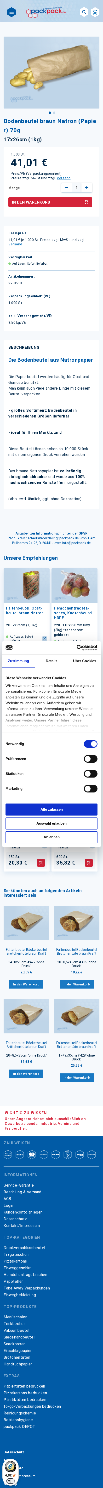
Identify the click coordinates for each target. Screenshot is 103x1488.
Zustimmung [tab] (18, 661)
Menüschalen (15, 1317)
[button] (49, 112)
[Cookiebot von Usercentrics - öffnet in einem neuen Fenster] (76, 648)
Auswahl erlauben (51, 823)
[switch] (90, 759)
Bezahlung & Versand (22, 1192)
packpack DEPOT (19, 1426)
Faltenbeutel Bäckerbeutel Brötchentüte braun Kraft (26, 951)
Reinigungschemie (20, 1413)
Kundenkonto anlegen (23, 1212)
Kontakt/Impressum (22, 1225)
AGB (7, 1198)
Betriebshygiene (18, 1420)
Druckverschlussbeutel (24, 1247)
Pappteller (13, 1281)
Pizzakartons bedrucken (25, 1393)
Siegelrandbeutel (19, 1337)
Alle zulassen (51, 809)
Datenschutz (15, 1219)
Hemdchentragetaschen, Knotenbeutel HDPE (73, 613)
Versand (64, 178)
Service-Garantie (19, 1185)
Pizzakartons (15, 1261)
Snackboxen (15, 1344)
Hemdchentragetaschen (25, 1274)
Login (8, 1205)
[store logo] (46, 12)
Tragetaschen (16, 1254)
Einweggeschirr (17, 1268)
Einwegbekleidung (20, 1295)
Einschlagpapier (18, 1350)
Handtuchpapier (18, 1364)
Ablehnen (52, 837)
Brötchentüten (17, 1357)
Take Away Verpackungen (27, 1288)
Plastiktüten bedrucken (25, 1399)
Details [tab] (51, 661)
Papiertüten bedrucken (24, 1386)
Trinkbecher (14, 1323)
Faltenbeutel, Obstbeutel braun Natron (25, 610)
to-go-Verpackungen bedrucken (32, 1406)
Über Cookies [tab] (84, 661)
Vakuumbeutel (16, 1330)
